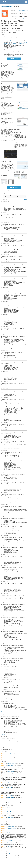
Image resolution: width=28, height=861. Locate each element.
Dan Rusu (9, 823)
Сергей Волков (10, 802)
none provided (10, 830)
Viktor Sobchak (10, 782)
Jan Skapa (9, 807)
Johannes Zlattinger (11, 763)
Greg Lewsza (10, 850)
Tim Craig (9, 857)
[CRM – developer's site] (17, 40)
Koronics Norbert (10, 826)
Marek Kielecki (10, 840)
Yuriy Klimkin (10, 775)
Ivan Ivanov (9, 755)
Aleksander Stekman (11, 820)
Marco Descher (10, 753)
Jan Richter (9, 787)
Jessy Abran (9, 813)
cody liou (9, 855)
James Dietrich (10, 765)
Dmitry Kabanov (10, 853)
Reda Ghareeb (10, 811)
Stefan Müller (10, 842)
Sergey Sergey (10, 804)
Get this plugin (14, 58)
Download (3, 711)
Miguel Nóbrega (10, 797)
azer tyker (9, 809)
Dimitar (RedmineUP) (11, 828)
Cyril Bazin (9, 795)
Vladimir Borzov (10, 771)
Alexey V (9, 757)
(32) (24, 18)
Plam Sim (9, 846)
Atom (26, 199)
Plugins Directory (6, 6)
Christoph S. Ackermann (12, 832)
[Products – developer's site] (18, 43)
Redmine (10, 860)
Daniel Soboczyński (11, 759)
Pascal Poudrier (10, 817)
